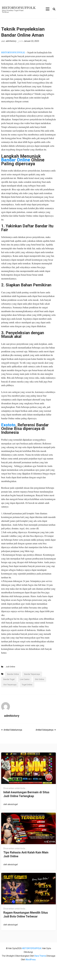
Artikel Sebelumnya (13, 730)
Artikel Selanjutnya (44, 730)
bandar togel (8, 679)
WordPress (31, 959)
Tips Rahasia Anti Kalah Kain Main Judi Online (25, 854)
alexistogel (13, 804)
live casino (25, 679)
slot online (39, 679)
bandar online (13, 674)
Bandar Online (15, 159)
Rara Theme (40, 956)
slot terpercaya (9, 684)
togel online (27, 684)
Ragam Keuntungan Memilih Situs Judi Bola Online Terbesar (25, 914)
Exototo (8, 425)
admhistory (11, 41)
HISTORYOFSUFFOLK (19, 7)
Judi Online (10, 667)
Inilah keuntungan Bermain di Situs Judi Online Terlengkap (26, 794)
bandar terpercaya (32, 674)
